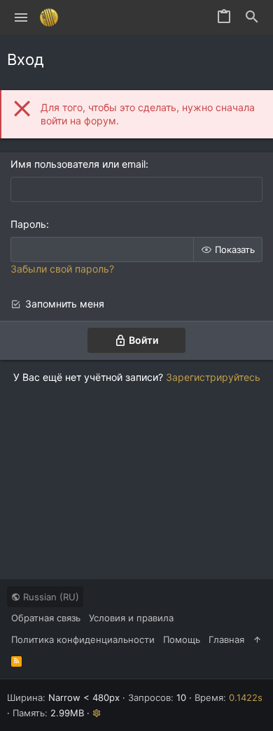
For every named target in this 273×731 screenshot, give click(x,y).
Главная (226, 639)
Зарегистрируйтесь (213, 377)
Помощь (181, 639)
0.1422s (245, 697)
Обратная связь (45, 617)
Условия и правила (131, 617)
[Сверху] (257, 639)
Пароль (28, 224)
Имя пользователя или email (78, 164)
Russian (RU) (49, 596)
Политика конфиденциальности (83, 639)
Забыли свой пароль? (62, 269)
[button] (21, 17)
